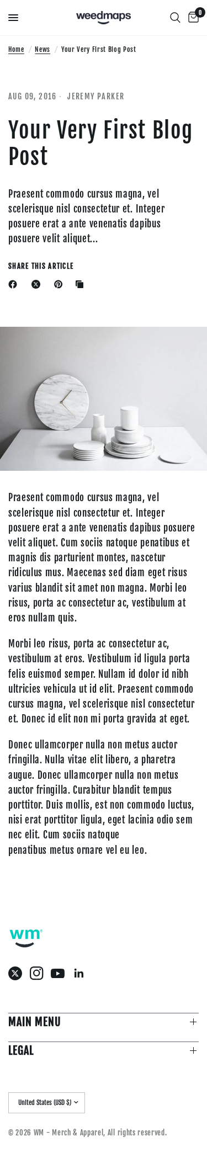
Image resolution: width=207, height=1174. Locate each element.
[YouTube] (60, 973)
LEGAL (21, 1051)
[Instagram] (39, 973)
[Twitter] (18, 973)
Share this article (40, 266)
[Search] (175, 17)
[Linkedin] (82, 973)
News (42, 49)
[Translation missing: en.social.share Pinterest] (60, 284)
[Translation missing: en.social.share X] (38, 284)
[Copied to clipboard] (81, 284)
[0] (191, 17)
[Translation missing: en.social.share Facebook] (15, 284)
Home (16, 49)
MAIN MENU (34, 1022)
